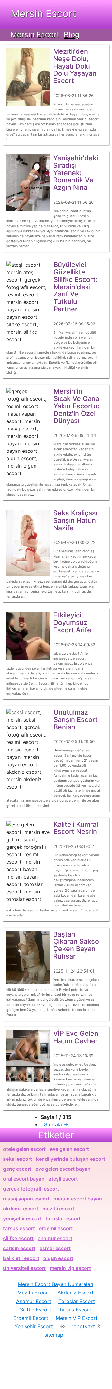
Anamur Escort (33, 1301)
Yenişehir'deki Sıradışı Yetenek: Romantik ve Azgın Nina (75, 172)
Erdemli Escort (30, 1318)
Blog (72, 34)
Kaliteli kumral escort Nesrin (76, 828)
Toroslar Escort (76, 1301)
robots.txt (83, 1326)
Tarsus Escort (75, 1310)
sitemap (53, 1335)
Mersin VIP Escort (77, 1318)
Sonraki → (56, 1124)
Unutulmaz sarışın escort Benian (76, 719)
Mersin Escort (43, 13)
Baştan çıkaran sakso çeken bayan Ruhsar (76, 945)
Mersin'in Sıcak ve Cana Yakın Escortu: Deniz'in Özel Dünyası (76, 406)
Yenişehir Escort (34, 1326)
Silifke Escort (35, 1310)
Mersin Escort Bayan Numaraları (55, 1284)
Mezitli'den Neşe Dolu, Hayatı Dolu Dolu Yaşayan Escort (74, 66)
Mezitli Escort (33, 1292)
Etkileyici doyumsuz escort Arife (72, 622)
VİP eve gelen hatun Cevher (75, 1037)
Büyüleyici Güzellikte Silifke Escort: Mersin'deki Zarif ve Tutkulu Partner (75, 286)
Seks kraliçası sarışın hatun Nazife (75, 520)
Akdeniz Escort (76, 1292)
